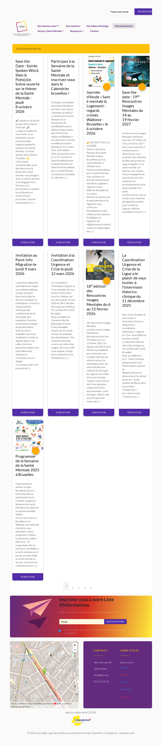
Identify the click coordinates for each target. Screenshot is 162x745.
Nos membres (73, 25)
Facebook (125, 689)
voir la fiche (28, 242)
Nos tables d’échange (98, 25)
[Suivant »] (96, 588)
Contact (94, 30)
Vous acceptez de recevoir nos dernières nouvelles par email (95, 631)
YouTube (124, 674)
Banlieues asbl (126, 732)
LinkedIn (124, 667)
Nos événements (124, 25)
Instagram (125, 696)
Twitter (124, 681)
